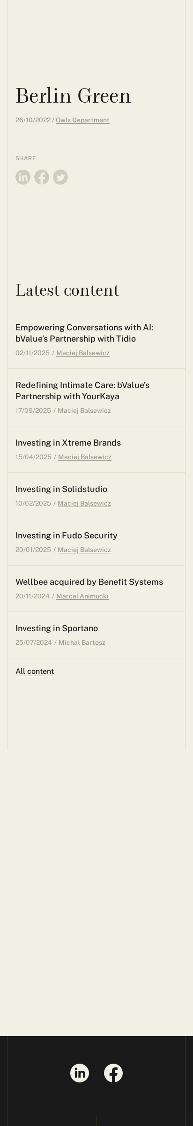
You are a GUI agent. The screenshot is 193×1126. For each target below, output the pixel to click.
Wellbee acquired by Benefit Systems (89, 582)
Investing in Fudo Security (66, 535)
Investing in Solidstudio (61, 489)
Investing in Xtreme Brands (68, 442)
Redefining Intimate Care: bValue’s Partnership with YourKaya (82, 390)
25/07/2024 (33, 642)
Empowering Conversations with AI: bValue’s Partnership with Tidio (84, 332)
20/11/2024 (32, 596)
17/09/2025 (33, 410)
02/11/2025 (32, 353)
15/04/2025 (33, 457)
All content (34, 671)
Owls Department (83, 120)
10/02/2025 (33, 503)
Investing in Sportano (56, 628)
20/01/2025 (33, 549)
